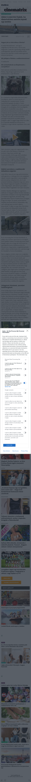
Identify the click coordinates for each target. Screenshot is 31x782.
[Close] (27, 331)
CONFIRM (9, 445)
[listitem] (15, 360)
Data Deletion (6, 451)
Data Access (15, 451)
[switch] (25, 363)
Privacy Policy (24, 451)
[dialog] (15, 391)
